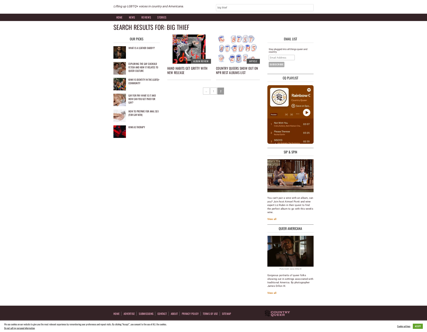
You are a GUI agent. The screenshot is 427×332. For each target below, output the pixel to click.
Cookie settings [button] (403, 326)
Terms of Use (210, 314)
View (270, 219)
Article (253, 61)
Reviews (146, 17)
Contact (162, 314)
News (132, 17)
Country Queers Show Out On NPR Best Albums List (237, 70)
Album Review (200, 61)
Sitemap (226, 314)
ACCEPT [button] (418, 326)
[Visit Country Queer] (277, 313)
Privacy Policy (190, 314)
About (174, 314)
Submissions (146, 314)
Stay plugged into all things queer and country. (288, 50)
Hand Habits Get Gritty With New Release (187, 70)
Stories (161, 17)
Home (119, 17)
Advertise (129, 314)
